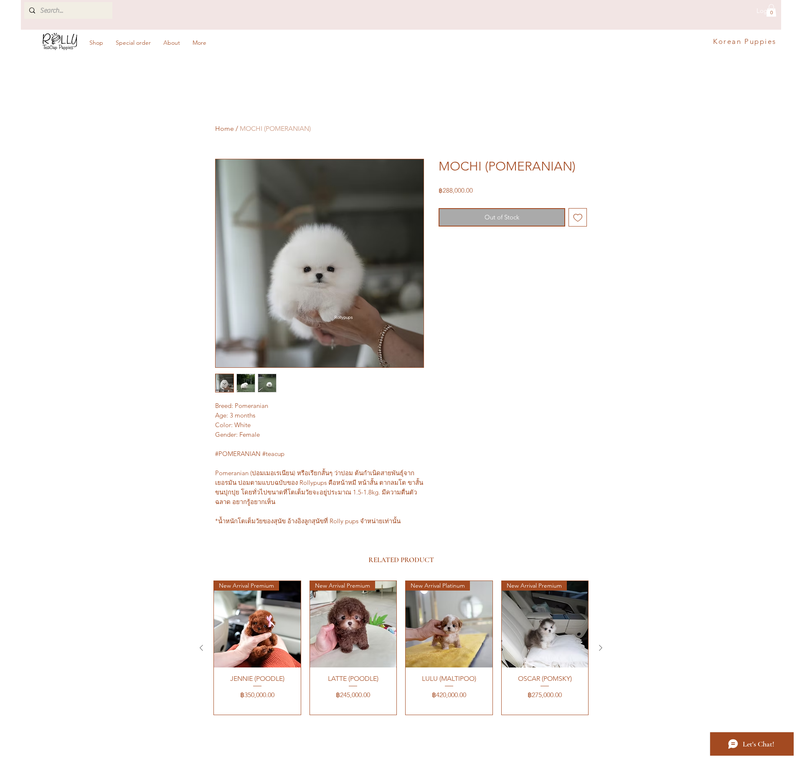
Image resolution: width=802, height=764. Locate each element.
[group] (401, 648)
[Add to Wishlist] (578, 217)
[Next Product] (601, 648)
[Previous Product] (201, 648)
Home (224, 128)
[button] (771, 10)
